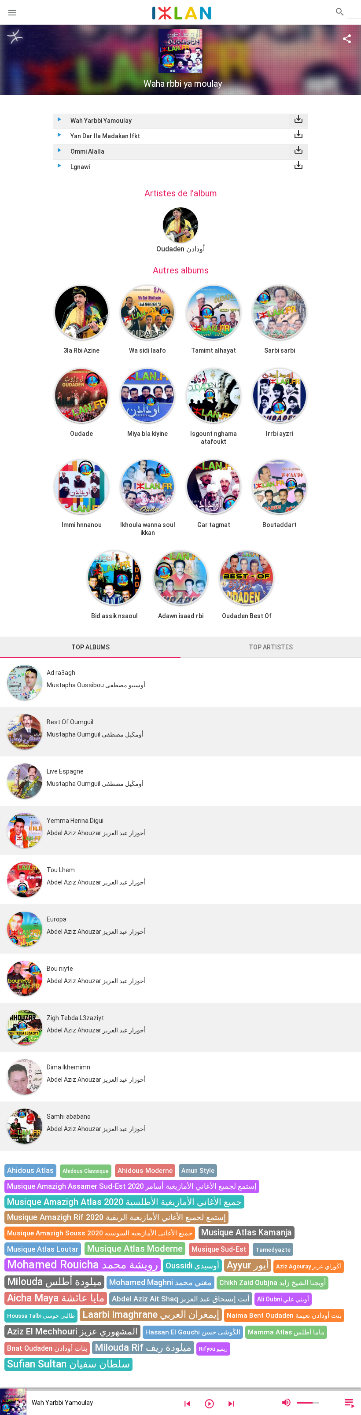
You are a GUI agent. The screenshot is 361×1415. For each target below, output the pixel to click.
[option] (180, 230)
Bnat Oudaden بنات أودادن (47, 1348)
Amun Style (197, 1170)
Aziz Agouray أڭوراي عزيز (308, 1266)
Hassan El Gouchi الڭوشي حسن (192, 1332)
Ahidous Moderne (145, 1171)
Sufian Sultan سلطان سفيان (68, 1364)
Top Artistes (271, 647)
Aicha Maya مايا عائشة (55, 1298)
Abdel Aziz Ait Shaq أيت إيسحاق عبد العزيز (181, 1298)
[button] (12, 12)
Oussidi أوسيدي (192, 1265)
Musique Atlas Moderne (135, 1248)
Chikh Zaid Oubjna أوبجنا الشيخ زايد (272, 1283)
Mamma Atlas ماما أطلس (286, 1332)
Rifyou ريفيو (213, 1349)
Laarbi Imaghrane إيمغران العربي (150, 1314)
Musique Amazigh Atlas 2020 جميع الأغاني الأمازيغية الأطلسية (124, 1202)
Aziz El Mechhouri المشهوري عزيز (72, 1331)
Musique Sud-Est (219, 1249)
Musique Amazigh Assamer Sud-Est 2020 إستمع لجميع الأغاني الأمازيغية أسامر (132, 1186)
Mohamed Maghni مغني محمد (160, 1282)
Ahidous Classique (86, 1171)
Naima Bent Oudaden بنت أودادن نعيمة (284, 1315)
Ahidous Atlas (30, 1170)
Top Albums (90, 647)
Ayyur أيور (248, 1265)
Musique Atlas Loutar (42, 1249)
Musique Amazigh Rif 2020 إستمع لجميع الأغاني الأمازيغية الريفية (116, 1217)
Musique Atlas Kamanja (246, 1232)
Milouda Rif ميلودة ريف (143, 1347)
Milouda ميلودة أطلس (54, 1282)
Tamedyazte (273, 1249)
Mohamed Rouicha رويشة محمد (82, 1264)
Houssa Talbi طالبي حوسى (41, 1315)
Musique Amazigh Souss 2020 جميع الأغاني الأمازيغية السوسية (99, 1233)
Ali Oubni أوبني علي (283, 1299)
